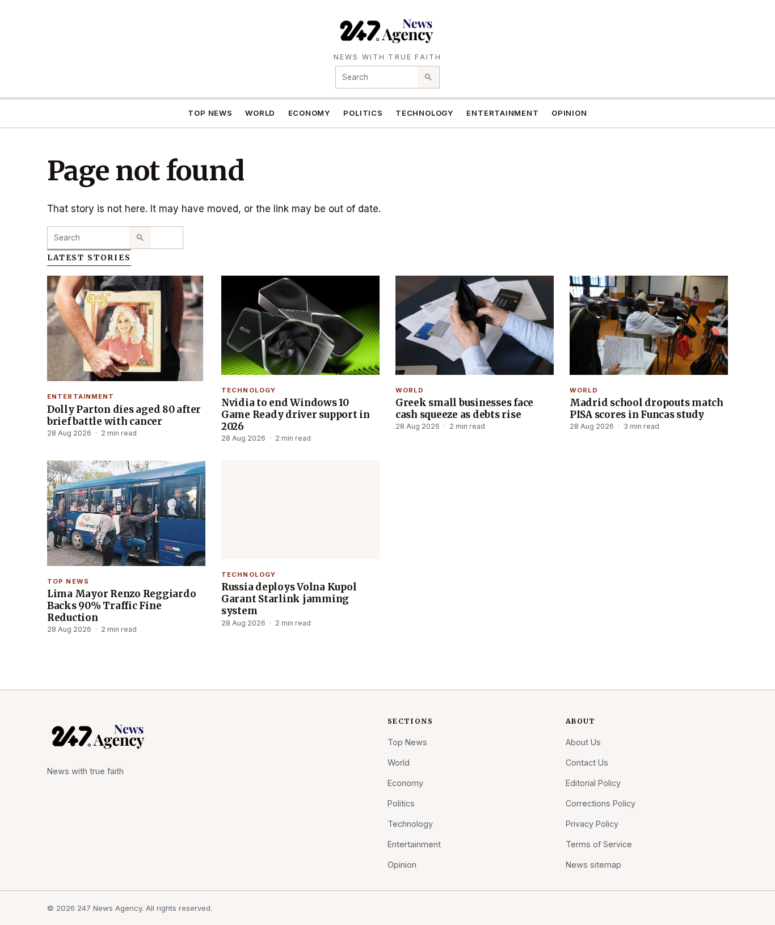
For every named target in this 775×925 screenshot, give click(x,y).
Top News (210, 112)
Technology (424, 112)
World (260, 112)
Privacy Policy (592, 824)
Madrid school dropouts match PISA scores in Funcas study (646, 408)
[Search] (428, 77)
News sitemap (593, 864)
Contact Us (587, 762)
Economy (309, 112)
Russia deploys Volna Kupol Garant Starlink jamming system (288, 599)
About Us (583, 742)
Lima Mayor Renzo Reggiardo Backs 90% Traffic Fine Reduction (121, 606)
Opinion (569, 112)
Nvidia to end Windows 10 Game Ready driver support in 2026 (295, 414)
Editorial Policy (593, 783)
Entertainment (502, 112)
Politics (362, 112)
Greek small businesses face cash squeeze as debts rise (464, 408)
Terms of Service (599, 844)
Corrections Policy (600, 803)
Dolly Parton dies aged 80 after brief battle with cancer (124, 415)
